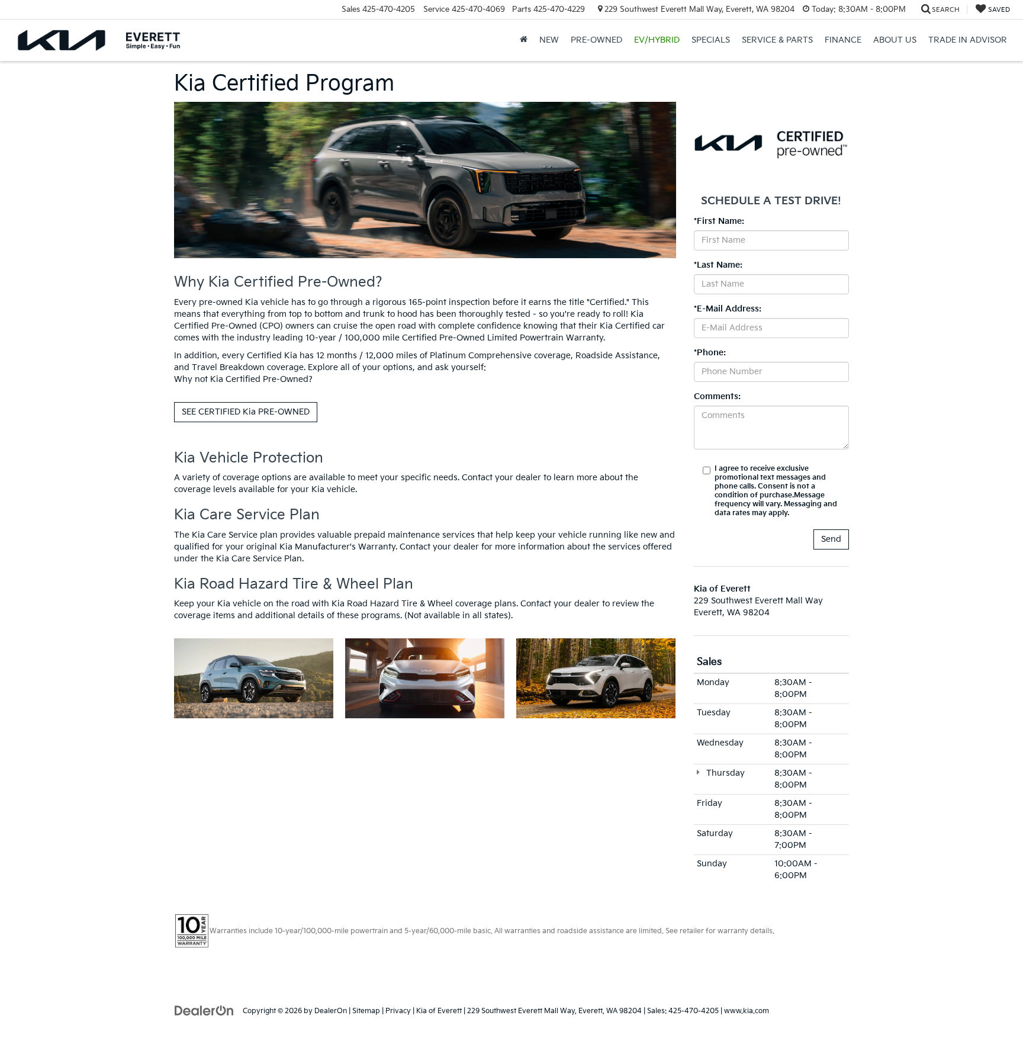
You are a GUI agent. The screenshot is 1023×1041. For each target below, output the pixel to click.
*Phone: (710, 353)
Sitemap (366, 1011)
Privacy (398, 1011)
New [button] (549, 40)
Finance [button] (843, 40)
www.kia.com (746, 1011)
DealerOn (330, 1011)
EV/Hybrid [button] (657, 40)
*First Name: (719, 221)
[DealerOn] (204, 1010)
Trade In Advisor (967, 40)
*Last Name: (718, 265)
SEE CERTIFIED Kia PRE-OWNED (246, 412)
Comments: (717, 396)
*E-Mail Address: (727, 309)
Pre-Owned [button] (596, 40)
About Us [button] (894, 40)
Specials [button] (710, 40)
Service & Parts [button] (777, 40)
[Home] (523, 40)
